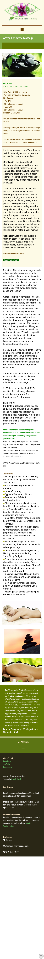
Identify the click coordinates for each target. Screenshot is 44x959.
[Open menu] (22, 29)
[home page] (22, 12)
